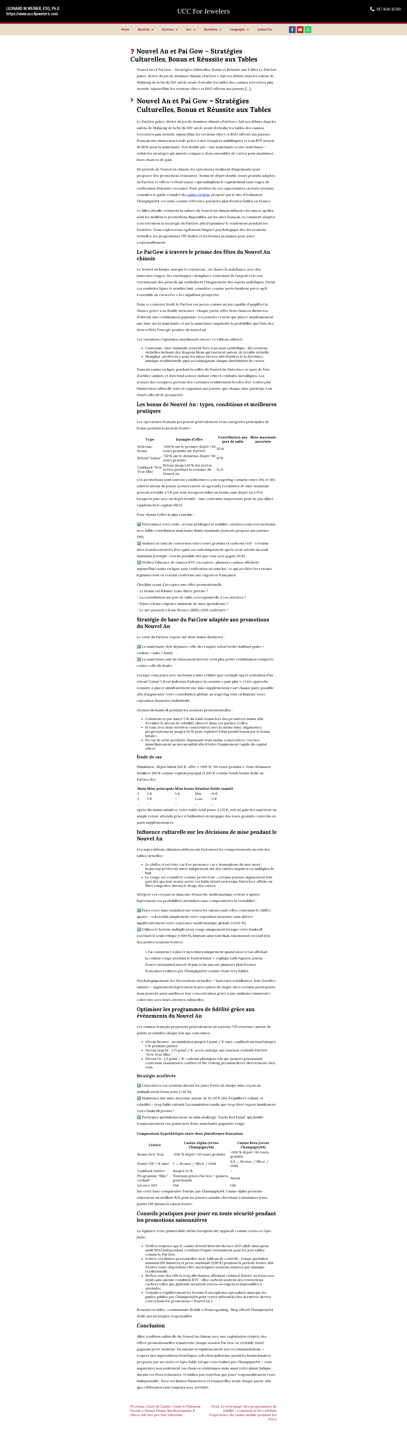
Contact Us (264, 29)
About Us (143, 29)
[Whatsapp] (308, 29)
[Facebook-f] (292, 29)
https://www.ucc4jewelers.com (32, 13)
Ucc (188, 29)
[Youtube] (300, 29)
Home (125, 29)
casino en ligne (198, 195)
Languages (237, 29)
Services (168, 29)
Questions (210, 29)
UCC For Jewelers (203, 11)
